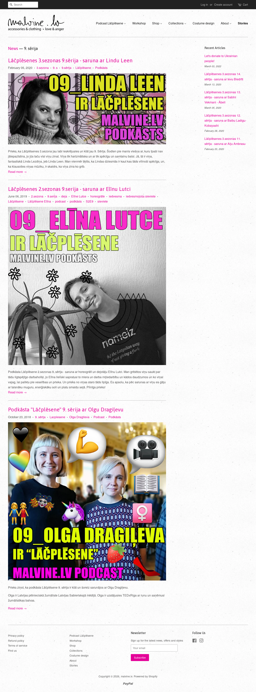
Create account (223, 4)
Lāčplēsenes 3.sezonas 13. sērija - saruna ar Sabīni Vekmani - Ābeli (222, 97)
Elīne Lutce (78, 196)
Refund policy (16, 640)
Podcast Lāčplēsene (110, 23)
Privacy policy (16, 635)
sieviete (102, 201)
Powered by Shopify (145, 676)
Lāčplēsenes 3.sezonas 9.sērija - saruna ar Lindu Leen (70, 60)
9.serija (52, 196)
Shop (156, 23)
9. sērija (40, 417)
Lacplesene (57, 417)
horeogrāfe (97, 196)
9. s (55, 68)
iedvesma (115, 196)
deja (64, 196)
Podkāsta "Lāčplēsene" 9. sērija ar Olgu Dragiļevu (66, 410)
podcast (60, 201)
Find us (12, 650)
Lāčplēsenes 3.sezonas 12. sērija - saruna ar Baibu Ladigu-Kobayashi (225, 120)
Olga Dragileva (79, 417)
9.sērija (66, 68)
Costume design (203, 23)
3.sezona (43, 68)
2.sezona (37, 196)
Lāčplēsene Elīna (39, 201)
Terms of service (17, 645)
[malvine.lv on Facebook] (194, 641)
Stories (243, 23)
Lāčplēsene (83, 68)
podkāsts (76, 201)
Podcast (99, 417)
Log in (204, 4)
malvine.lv (126, 676)
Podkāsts (101, 68)
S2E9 (89, 201)
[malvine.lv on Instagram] (201, 641)
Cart (245, 4)
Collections (176, 23)
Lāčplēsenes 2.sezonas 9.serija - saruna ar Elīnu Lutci (69, 189)
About (225, 23)
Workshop (139, 23)
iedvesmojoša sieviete (141, 196)
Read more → (17, 171)
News (13, 48)
